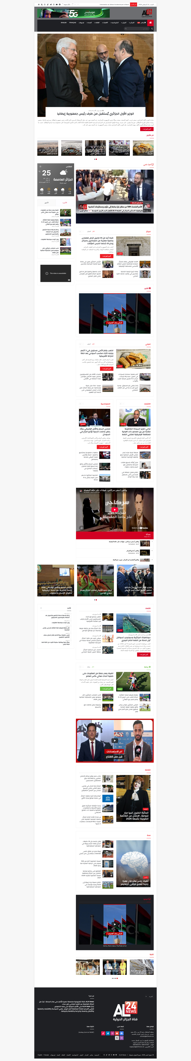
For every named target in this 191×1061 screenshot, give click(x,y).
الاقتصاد (105, 22)
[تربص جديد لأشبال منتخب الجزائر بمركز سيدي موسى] (95, 580)
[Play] (114, 313)
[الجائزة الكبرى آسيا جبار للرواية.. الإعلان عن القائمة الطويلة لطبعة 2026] (133, 798)
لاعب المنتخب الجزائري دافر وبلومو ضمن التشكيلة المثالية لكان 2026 (49, 250)
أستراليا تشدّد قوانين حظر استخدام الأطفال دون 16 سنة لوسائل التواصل (88, 972)
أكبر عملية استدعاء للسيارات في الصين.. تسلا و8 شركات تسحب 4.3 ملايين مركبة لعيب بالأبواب (120, 151)
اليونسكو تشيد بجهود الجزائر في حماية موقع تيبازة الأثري (91, 797)
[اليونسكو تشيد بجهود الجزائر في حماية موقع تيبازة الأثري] (107, 798)
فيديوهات (81, 22)
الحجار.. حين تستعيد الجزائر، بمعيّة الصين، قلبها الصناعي (91, 650)
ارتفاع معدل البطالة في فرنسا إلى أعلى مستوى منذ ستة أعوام (130, 474)
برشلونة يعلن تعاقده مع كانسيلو (92, 705)
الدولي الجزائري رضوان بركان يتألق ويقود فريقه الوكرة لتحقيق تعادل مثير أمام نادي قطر (128, 708)
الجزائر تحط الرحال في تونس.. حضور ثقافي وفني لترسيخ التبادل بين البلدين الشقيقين (91, 788)
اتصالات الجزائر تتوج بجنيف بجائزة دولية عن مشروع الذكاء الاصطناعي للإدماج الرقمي (115, 971)
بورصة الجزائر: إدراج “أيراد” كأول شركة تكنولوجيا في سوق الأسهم (142, 972)
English (64, 22)
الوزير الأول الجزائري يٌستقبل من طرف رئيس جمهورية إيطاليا (95, 113)
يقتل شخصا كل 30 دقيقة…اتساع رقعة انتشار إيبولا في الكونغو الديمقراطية (91, 843)
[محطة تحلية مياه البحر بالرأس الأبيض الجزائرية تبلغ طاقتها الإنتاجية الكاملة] (145, 455)
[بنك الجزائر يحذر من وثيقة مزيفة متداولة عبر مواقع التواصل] (107, 628)
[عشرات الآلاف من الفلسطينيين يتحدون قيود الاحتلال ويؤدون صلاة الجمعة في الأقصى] (95, 148)
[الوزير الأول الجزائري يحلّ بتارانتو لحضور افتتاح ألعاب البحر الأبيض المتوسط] (135, 580)
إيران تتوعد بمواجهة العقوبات (50, 239)
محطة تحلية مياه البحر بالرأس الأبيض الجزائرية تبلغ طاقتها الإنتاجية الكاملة (129, 455)
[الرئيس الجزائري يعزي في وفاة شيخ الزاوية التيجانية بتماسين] (107, 264)
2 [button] (94, 159)
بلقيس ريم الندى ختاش (143, 635)
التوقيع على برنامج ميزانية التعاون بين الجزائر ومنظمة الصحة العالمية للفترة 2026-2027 (91, 874)
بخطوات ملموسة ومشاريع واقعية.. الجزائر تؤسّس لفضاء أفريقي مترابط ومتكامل (88, 456)
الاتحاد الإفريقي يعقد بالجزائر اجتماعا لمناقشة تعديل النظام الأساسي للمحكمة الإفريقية (127, 264)
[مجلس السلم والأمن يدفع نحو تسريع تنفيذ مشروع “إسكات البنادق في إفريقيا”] (104, 466)
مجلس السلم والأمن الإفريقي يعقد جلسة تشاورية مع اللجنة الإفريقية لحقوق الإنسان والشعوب (56, 590)
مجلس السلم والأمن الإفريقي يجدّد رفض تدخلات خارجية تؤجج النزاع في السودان (95, 431)
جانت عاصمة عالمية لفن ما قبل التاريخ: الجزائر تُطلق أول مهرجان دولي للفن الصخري (90, 274)
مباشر (141, 22)
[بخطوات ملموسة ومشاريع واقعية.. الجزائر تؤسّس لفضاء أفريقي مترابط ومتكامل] (104, 455)
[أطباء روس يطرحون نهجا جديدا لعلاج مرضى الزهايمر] (133, 863)
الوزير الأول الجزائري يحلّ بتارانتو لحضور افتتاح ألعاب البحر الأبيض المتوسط (138, 590)
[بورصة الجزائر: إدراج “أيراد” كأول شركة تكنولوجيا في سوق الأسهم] (142, 967)
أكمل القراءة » (147, 129)
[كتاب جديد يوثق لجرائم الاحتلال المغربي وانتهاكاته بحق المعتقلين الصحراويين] (107, 778)
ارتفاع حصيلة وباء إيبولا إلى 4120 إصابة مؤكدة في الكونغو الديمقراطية (92, 884)
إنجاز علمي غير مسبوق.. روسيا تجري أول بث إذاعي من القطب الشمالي (72, 152)
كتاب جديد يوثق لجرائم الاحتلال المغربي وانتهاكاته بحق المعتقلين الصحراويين (90, 778)
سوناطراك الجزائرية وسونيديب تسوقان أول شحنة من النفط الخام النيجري (133, 639)
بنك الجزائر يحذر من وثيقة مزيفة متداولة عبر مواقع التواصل (90, 629)
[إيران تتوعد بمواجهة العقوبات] (65, 242)
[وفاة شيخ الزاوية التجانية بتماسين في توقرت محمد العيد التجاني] (145, 274)
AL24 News (122, 1055)
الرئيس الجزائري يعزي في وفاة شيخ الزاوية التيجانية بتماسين (90, 262)
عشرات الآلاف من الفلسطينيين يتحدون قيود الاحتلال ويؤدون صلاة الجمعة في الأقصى (106, 4)
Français (72, 22)
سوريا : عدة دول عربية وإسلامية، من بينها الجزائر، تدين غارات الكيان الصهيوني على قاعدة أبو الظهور (48, 151)
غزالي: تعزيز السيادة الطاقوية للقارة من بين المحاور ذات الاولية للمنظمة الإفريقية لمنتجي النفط (136, 431)
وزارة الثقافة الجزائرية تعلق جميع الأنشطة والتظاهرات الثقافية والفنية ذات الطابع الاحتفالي (91, 809)
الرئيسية (97, 1055)
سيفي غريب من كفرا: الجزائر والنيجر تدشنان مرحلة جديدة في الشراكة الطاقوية (90, 640)
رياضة (88, 667)
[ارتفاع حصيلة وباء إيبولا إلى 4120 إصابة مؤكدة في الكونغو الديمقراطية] (107, 885)
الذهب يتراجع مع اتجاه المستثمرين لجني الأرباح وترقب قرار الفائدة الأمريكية (90, 619)
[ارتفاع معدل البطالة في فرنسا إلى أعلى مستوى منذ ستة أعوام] (145, 475)
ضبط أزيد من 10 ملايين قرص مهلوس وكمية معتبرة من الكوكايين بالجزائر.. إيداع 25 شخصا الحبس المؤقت (97, 240)
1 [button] (96, 159)
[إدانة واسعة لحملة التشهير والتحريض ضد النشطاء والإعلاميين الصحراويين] (65, 232)
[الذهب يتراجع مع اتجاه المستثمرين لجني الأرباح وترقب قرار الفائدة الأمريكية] (107, 617)
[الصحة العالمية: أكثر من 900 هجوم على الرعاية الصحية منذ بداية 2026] (107, 864)
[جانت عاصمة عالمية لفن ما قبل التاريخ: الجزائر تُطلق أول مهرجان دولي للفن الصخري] (107, 274)
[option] (143, 148)
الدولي (124, 22)
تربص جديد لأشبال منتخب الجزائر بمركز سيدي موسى (96, 591)
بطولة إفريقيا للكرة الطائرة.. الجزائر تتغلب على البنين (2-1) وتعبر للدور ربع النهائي (50, 222)
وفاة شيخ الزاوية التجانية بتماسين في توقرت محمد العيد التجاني (127, 274)
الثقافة (97, 22)
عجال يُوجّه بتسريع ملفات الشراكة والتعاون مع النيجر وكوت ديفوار (129, 464)
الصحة (90, 22)
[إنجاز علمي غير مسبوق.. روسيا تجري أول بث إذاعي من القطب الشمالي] (71, 148)
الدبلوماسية (115, 22)
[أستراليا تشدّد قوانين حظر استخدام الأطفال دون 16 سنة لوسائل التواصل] (88, 967)
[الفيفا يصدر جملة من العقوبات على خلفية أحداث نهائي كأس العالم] (65, 213)
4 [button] (112, 978)
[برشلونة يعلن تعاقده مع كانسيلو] (107, 707)
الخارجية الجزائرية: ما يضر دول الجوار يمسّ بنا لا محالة (89, 477)
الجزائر (132, 22)
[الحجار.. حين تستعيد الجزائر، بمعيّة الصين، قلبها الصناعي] (107, 650)
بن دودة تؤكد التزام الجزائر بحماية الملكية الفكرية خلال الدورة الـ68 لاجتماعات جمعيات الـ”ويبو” (90, 820)
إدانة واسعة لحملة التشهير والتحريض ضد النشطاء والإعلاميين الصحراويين (50, 231)
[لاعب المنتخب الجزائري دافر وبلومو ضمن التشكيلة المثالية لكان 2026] (65, 251)
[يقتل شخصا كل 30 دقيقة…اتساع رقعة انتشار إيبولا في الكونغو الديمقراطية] (107, 844)
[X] (41, 5)
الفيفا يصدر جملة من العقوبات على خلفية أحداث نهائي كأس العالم (50, 212)
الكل (93, 231)
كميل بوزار (99, 110)
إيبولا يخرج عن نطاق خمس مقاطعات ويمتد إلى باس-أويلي (90, 852)
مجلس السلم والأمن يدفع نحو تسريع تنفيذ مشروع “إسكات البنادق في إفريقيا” (89, 467)
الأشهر (46, 203)
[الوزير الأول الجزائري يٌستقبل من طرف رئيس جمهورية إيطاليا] (95, 75)
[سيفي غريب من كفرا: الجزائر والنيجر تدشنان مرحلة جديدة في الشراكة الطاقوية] (107, 638)
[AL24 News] (147, 13)
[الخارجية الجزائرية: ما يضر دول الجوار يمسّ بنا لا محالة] (104, 478)
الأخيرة (65, 203)
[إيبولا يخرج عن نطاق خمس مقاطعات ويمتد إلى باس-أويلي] (107, 854)
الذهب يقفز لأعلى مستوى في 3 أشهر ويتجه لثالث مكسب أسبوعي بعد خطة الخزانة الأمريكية (144, 151)
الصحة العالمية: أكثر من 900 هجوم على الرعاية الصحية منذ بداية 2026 (90, 863)
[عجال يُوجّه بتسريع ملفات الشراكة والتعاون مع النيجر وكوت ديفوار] (145, 465)
